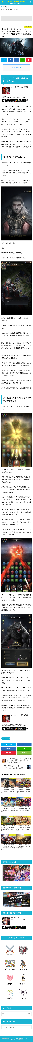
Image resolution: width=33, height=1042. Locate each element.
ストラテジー (6, 738)
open (19, 68)
